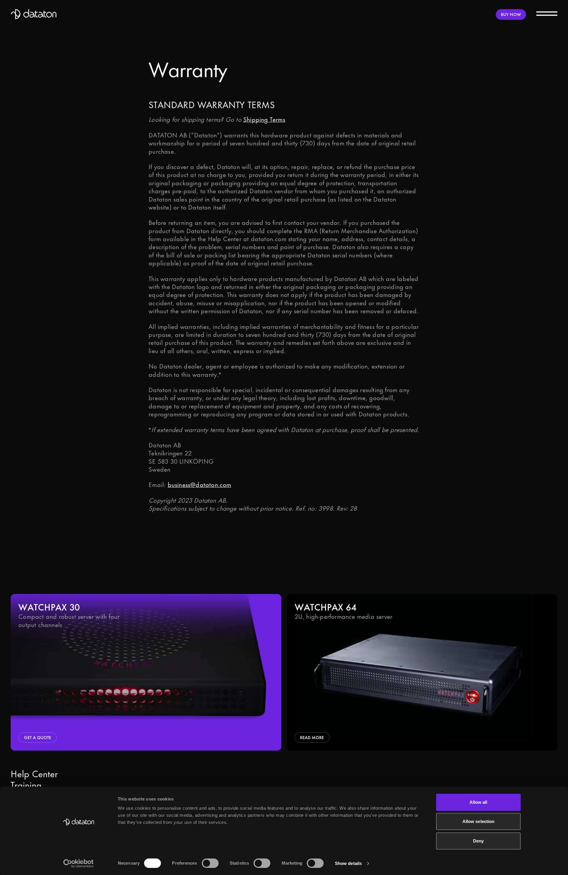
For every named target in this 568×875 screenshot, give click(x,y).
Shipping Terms (264, 120)
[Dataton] (34, 14)
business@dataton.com (199, 485)
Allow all (478, 802)
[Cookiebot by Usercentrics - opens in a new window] (78, 863)
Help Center (34, 774)
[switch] (210, 863)
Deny (478, 840)
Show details (348, 863)
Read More (312, 737)
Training (26, 785)
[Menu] (546, 13)
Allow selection (478, 821)
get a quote (37, 737)
